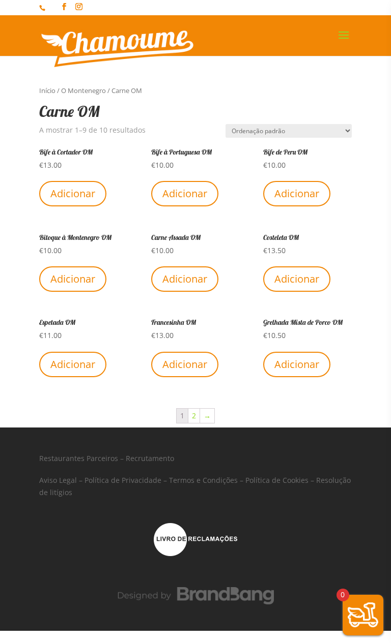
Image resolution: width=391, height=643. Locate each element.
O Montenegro (83, 90)
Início (47, 90)
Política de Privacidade (123, 480)
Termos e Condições (203, 480)
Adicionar (72, 193)
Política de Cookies (277, 480)
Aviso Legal (58, 480)
